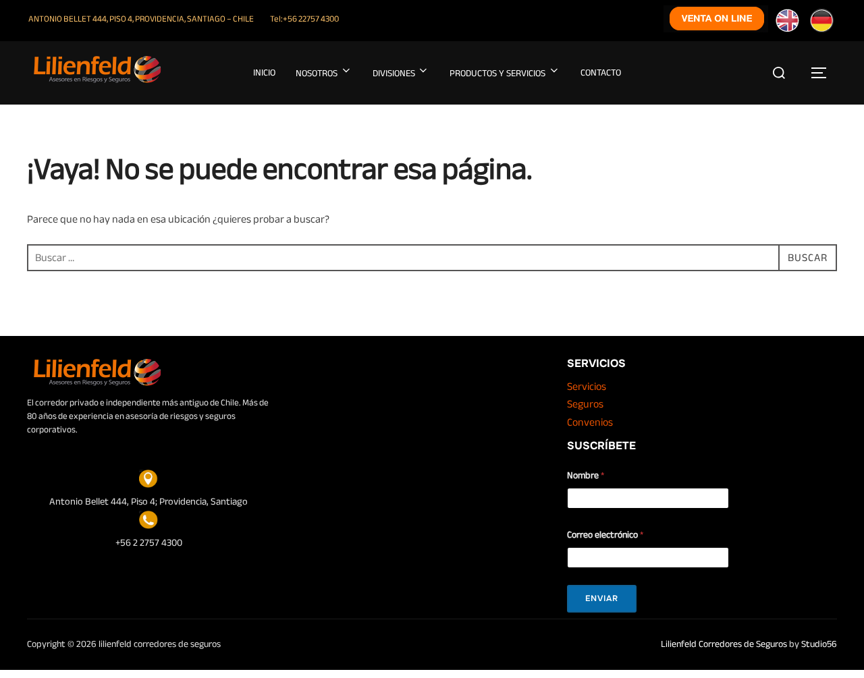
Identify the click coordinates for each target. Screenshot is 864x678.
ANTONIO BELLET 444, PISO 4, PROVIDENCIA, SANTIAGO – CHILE (141, 19)
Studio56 (819, 644)
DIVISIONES (394, 73)
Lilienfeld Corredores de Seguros (724, 644)
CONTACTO (600, 72)
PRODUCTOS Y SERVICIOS (497, 73)
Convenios (590, 422)
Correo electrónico (605, 534)
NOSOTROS (317, 73)
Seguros (585, 404)
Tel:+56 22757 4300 (304, 19)
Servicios (586, 386)
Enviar (601, 598)
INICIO (264, 72)
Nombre (585, 475)
